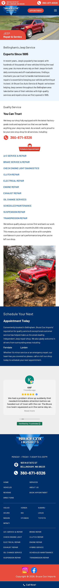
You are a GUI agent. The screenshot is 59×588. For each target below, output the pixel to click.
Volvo (6, 508)
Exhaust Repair (12, 193)
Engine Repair (11, 187)
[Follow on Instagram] (25, 570)
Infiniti (6, 523)
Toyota (42, 518)
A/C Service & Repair (14, 155)
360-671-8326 (50, 2)
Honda (24, 508)
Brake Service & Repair (16, 162)
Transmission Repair (15, 218)
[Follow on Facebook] (34, 570)
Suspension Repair (14, 212)
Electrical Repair (13, 180)
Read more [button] (29, 411)
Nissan (6, 518)
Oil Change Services (14, 199)
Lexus (41, 513)
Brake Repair (35, 532)
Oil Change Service (12, 552)
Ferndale (7, 347)
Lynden (24, 347)
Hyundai (25, 518)
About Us (34, 487)
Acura (6, 513)
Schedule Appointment (29, 149)
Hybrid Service (36, 547)
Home (6, 482)
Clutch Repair (11, 174)
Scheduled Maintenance (17, 205)
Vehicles (7, 487)
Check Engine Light (12, 537)
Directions (8, 498)
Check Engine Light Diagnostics (21, 168)
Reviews (7, 492)
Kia (22, 513)
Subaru (41, 508)
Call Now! (31, 584)
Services (34, 482)
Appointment (36, 10)
